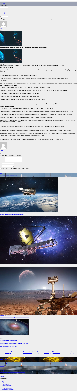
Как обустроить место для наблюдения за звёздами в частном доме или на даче (12, 372)
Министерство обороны (70, 351)
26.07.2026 (1, 365)
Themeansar (17, 379)
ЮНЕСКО (3, 354)
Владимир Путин (26, 351)
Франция (71, 353)
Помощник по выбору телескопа (7, 388)
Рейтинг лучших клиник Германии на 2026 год (7, 344)
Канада (47, 351)
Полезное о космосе (5, 387)
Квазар (2, 3)
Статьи (3, 264)
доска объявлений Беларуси (8, 347)
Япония (6, 354)
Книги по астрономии (5, 384)
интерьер (8, 354)
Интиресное (2, 357)
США (58, 353)
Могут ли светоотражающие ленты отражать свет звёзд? (8, 346)
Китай (52, 351)
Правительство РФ (27, 353)
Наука (3, 212)
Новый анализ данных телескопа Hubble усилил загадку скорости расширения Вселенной (11, 214)
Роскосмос (46, 353)
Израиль (40, 351)
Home (3, 381)
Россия (55, 353)
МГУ (57, 351)
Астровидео (5, 11)
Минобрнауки (2, 353)
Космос (1, 173)
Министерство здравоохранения (63, 351)
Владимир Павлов (21, 351)
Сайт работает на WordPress (4, 379)
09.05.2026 (1, 369)
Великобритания (14, 351)
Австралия (1, 351)
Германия (30, 351)
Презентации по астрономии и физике (8, 389)
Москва (6, 353)
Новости (3, 10)
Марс (58, 351)
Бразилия (8, 351)
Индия (42, 351)
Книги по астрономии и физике (6, 385)
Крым (54, 351)
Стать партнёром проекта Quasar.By (7, 390)
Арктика (5, 351)
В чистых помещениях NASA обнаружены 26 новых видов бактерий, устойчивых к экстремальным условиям (14, 317)
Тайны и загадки (7, 315)
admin (2, 28)
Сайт (1, 166)
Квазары (5, 13)
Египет (38, 351)
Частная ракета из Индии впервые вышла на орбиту (8, 175)
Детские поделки (34, 351)
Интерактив (3, 383)
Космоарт (5, 12)
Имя (1, 163)
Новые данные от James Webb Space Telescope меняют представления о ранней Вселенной (14, 343)
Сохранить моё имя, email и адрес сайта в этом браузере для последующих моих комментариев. (15, 168)
